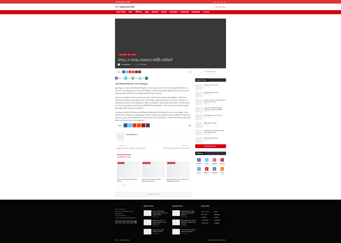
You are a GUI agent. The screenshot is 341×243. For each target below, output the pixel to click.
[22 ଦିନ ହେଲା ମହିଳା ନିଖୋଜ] (199, 140)
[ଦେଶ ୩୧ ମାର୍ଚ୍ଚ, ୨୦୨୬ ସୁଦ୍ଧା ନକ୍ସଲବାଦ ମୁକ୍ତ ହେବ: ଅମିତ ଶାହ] (199, 102)
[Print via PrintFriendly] (141, 78)
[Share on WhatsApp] (134, 78)
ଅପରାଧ (164, 12)
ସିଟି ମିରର (138, 12)
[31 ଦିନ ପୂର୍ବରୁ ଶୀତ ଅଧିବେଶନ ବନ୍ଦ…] (199, 117)
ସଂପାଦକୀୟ (184, 12)
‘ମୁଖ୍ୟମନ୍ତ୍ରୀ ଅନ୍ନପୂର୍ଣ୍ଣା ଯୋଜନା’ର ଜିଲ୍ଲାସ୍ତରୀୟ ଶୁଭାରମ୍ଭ (188, 213)
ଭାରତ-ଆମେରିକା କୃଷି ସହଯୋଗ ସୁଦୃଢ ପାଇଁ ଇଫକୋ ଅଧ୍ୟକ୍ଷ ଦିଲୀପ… (160, 213)
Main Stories (123, 54)
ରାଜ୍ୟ (130, 12)
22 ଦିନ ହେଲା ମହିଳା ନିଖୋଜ (211, 138)
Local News (146, 163)
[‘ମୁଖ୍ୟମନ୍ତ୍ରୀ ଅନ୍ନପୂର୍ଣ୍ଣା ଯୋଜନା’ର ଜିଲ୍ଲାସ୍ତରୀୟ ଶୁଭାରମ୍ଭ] (153, 169)
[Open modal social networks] (146, 78)
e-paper (206, 12)
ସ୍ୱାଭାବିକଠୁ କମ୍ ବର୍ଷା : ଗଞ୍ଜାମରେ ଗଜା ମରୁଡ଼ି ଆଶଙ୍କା (131, 148)
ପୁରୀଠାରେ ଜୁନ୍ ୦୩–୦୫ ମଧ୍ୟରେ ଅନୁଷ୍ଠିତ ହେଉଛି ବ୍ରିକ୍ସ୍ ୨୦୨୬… (159, 222)
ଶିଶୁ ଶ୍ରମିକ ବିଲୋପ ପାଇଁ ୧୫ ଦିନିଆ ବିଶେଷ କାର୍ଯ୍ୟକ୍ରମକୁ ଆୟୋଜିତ (188, 222)
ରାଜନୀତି (155, 12)
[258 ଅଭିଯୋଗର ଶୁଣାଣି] (199, 125)
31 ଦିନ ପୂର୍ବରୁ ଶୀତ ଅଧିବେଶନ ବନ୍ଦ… (213, 115)
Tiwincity (121, 163)
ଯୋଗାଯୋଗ (196, 12)
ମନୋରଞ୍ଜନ (173, 12)
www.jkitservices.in (221, 240)
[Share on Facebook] (118, 78)
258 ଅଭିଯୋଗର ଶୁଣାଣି (210, 123)
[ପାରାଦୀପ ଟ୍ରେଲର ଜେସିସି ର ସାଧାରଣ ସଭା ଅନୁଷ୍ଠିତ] (176, 232)
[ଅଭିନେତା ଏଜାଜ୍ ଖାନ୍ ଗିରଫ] (199, 87)
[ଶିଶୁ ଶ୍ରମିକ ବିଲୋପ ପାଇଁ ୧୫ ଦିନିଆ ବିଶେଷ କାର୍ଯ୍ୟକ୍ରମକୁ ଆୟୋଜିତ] (178, 169)
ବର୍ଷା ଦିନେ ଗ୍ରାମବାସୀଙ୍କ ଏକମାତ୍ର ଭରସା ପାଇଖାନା (176, 148)
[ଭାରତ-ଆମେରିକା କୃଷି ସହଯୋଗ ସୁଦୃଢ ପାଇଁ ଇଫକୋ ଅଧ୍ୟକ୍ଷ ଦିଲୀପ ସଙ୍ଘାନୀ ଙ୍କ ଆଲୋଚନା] (147, 213)
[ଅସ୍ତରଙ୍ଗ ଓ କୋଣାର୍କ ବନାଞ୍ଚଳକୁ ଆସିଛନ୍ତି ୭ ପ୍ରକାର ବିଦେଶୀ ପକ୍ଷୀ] (199, 110)
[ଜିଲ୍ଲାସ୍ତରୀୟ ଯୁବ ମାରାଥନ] (199, 94)
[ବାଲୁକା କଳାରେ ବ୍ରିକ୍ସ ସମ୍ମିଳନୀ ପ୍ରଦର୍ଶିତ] (147, 232)
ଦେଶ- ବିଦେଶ (121, 12)
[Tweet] (127, 78)
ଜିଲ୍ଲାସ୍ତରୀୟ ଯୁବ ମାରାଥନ (211, 92)
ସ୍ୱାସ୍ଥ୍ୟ (147, 12)
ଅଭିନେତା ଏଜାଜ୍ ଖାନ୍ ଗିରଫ (211, 85)
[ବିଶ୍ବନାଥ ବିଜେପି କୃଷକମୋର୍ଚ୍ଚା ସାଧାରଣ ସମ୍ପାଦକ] (128, 169)
